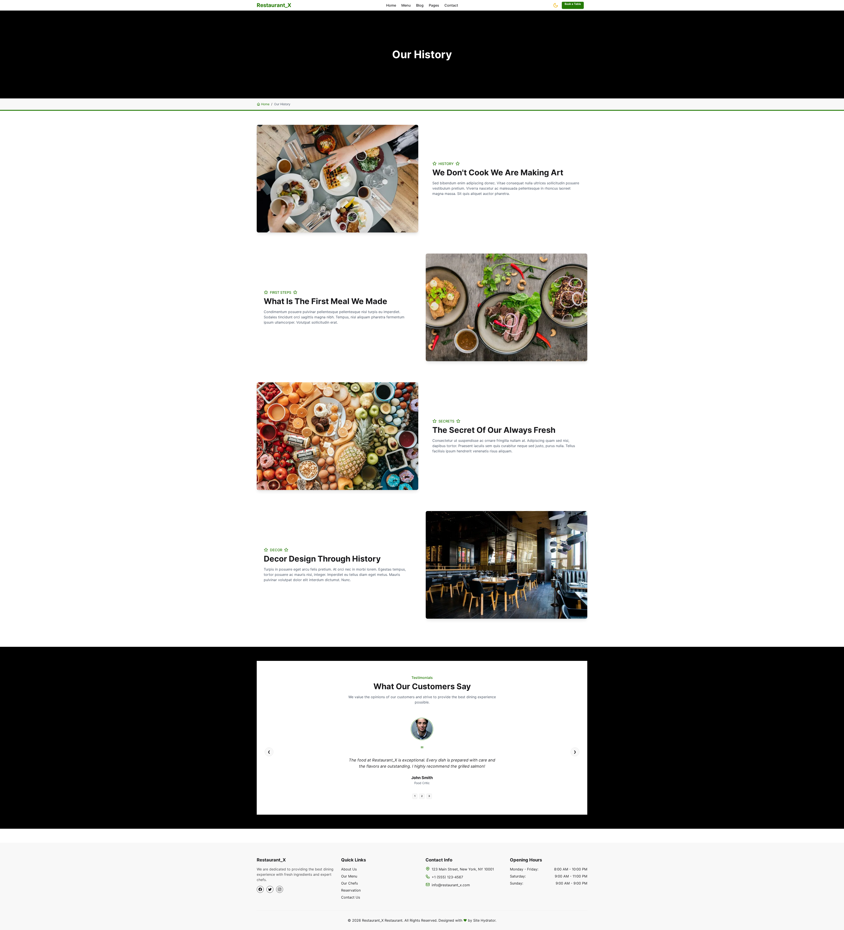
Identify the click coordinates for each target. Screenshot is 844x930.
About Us (349, 869)
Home (265, 104)
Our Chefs (349, 883)
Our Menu (349, 876)
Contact (451, 5)
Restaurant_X (274, 5)
